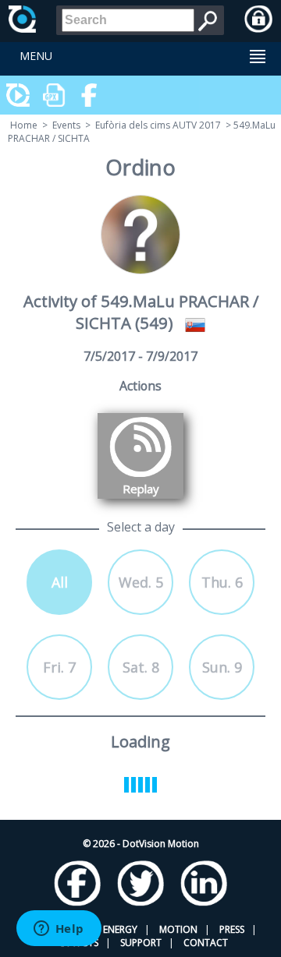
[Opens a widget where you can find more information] (58, 929)
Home (23, 125)
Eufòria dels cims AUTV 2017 (158, 125)
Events (66, 125)
